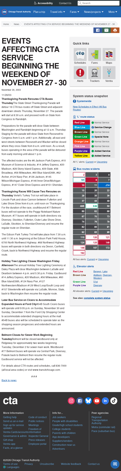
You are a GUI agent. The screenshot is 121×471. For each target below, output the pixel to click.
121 (107, 237)
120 (95, 237)
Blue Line (80, 127)
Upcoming (102, 161)
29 (83, 195)
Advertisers (58, 448)
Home (6, 24)
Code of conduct (38, 417)
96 (108, 232)
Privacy (29, 464)
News (16, 24)
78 (108, 221)
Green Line (81, 136)
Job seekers (59, 417)
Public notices (36, 421)
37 (83, 200)
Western (97, 278)
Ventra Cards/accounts (15, 432)
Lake (104, 271)
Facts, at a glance (13, 448)
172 (107, 247)
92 (83, 232)
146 (107, 242)
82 (83, 227)
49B (82, 206)
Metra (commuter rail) (103, 427)
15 (83, 190)
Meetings (34, 425)
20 (95, 190)
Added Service (102, 151)
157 (95, 247)
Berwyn (97, 271)
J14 (107, 185)
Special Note (101, 137)
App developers (61, 437)
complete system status (97, 298)
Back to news (9, 380)
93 (95, 232)
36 (108, 195)
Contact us (94, 464)
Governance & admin (15, 436)
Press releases (37, 440)
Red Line (80, 122)
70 (95, 216)
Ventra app (9, 444)
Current (89, 161)
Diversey (107, 275)
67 (83, 216)
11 (95, 185)
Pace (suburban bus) (103, 431)
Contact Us (65, 3)
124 (82, 242)
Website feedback (71, 464)
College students (61, 429)
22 (108, 190)
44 (95, 200)
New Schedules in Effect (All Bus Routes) (90, 108)
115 (82, 237)
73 (108, 216)
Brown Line (81, 132)
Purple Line (81, 151)
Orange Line (81, 141)
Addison (97, 275)
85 (95, 227)
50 (108, 206)
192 (82, 253)
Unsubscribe (47, 464)
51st (95, 281)
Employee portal (37, 444)
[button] (26, 412)
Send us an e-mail (13, 421)
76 (95, 221)
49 (108, 200)
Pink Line (80, 146)
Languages (12, 467)
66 (108, 211)
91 (108, 227)
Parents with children (64, 433)
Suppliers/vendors (62, 441)
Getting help (10, 417)
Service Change (103, 127)
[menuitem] (39, 11)
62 (95, 211)
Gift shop (8, 440)
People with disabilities (65, 421)
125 (95, 242)
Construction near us (63, 445)
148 (82, 247)
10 (83, 185)
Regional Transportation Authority (100, 420)
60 (83, 211)
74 (83, 221)
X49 (95, 206)
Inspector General (38, 436)
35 (95, 195)
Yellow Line (81, 155)
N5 (82, 180)
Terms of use (10, 464)
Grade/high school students (67, 425)
